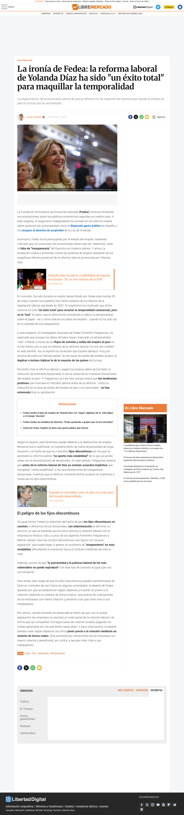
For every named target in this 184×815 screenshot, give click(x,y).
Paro (34, 653)
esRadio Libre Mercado (76, 13)
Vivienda (125, 1)
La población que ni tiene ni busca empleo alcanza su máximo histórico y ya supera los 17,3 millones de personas (143, 448)
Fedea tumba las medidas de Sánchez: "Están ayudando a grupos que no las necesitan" (68, 422)
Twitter (147, 805)
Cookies (69, 806)
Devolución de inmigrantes (71, 1)
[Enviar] (141, 117)
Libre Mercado (24, 60)
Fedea (27, 653)
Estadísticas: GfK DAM (34, 810)
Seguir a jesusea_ (43, 117)
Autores (103, 806)
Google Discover (163, 805)
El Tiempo (26, 709)
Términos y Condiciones (49, 806)
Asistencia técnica (86, 806)
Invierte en (58, 13)
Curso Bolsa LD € (108, 13)
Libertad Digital (72, 799)
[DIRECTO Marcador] (158, 7)
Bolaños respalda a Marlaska (93, 1)
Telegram (174, 805)
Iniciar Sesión (180, 7)
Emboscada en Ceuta (53, 1)
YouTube (158, 805)
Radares (25, 726)
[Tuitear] (136, 117)
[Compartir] (130, 117)
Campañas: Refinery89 (15, 810)
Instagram (152, 805)
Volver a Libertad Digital (143, 7)
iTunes (141, 809)
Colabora (169, 7)
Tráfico (24, 701)
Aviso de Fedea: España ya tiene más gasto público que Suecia (55, 428)
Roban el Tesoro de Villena (139, 1)
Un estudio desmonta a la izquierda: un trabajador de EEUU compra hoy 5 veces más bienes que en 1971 (143, 469)
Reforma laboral (57, 653)
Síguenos (161, 117)
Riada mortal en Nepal (113, 1)
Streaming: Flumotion (52, 810)
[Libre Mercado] (92, 7)
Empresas (46, 13)
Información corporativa (19, 806)
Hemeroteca (28, 733)
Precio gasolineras (27, 717)
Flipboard (169, 805)
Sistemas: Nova (68, 810)
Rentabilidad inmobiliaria (130, 13)
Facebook (141, 805)
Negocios (93, 13)
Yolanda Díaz (43, 653)
